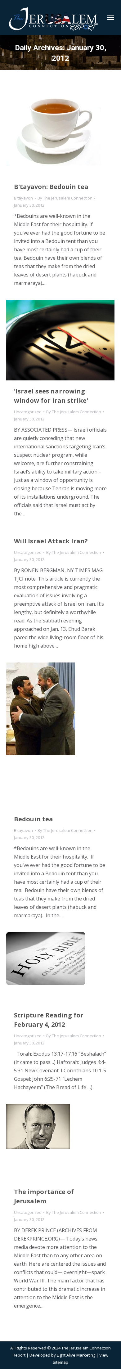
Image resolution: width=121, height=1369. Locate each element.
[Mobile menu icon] (111, 17)
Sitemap (60, 1362)
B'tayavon (23, 198)
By (65, 198)
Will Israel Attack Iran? (51, 541)
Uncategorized (28, 412)
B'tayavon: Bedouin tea (51, 186)
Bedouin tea (33, 819)
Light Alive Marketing (76, 1355)
